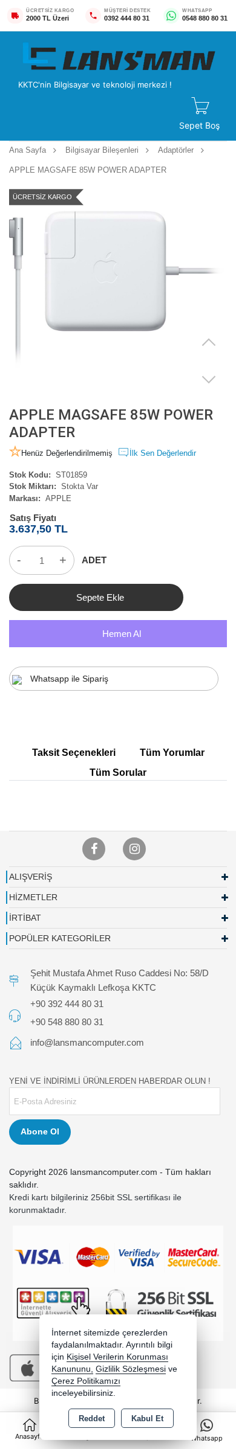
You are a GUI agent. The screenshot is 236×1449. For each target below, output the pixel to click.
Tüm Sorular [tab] (118, 772)
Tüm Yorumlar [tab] (172, 752)
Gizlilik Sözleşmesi (131, 1369)
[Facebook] (93, 848)
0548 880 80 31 (205, 18)
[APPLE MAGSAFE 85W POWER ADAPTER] (118, 288)
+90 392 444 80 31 (66, 1004)
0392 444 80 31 (126, 18)
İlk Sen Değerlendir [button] (162, 453)
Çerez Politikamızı (85, 1381)
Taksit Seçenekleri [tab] (74, 752)
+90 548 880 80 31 (66, 1022)
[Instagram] (134, 848)
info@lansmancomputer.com (87, 1042)
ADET (94, 560)
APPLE (58, 498)
